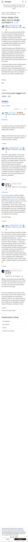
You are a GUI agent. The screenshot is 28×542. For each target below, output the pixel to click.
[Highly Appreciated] (11, 185)
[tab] (5, 101)
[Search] (23, 1)
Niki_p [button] (6, 26)
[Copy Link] (6, 30)
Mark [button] (6, 113)
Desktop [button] (4, 96)
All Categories (6, 321)
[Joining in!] (21, 26)
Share (4, 90)
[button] (3, 26)
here (15, 6)
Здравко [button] (7, 183)
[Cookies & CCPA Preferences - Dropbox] (14, 534)
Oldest (8, 106)
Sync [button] (9, 96)
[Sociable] (22, 113)
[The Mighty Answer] (20, 113)
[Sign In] (25, 1)
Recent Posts (5, 324)
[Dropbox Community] (8, 1)
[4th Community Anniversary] (18, 113)
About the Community (8, 331)
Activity (4, 327)
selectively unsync (13, 199)
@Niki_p (5, 119)
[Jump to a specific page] (25, 109)
